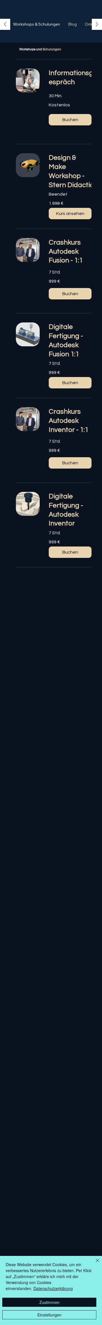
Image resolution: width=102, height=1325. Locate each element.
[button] (70, 119)
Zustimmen (49, 1302)
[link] (71, 78)
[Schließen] (94, 1264)
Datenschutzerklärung (53, 1288)
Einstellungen (49, 1315)
